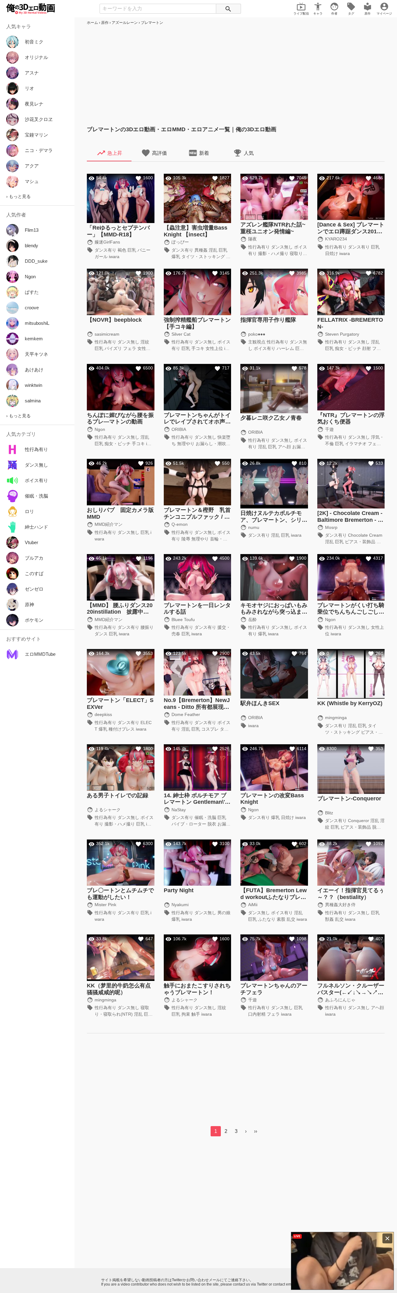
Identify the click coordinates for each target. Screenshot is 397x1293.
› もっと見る (18, 196)
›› (255, 1131)
